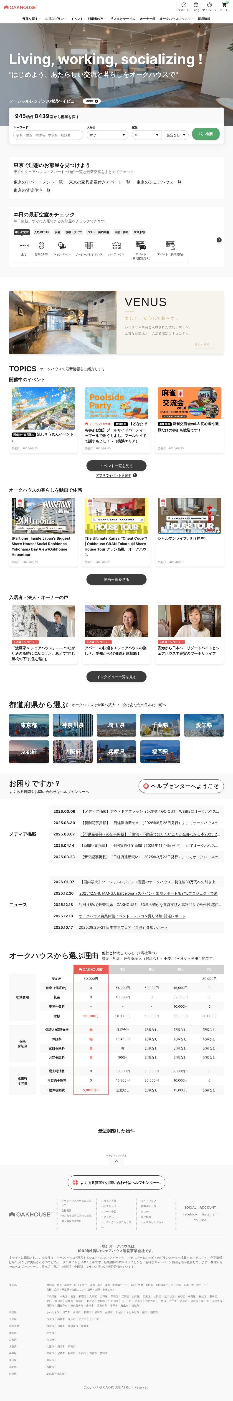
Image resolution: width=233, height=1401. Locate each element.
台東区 (104, 1296)
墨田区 (114, 1296)
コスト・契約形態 (98, 232)
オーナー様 (147, 18)
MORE (90, 101)
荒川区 (58, 1301)
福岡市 (50, 1366)
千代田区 (52, 1296)
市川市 (50, 1319)
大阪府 (13, 1346)
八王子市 (127, 1301)
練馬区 (80, 1301)
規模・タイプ (74, 232)
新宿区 (82, 1296)
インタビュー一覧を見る (116, 676)
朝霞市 (154, 1312)
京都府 (13, 1339)
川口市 (66, 1312)
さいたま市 (53, 1312)
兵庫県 (13, 1353)
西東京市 (102, 1305)
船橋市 (61, 1319)
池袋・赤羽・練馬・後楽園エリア (108, 1285)
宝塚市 (50, 1353)
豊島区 (213, 1296)
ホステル (146, 1211)
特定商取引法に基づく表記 (76, 1215)
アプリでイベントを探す (113, 475)
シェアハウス (116, 254)
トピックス (107, 1216)
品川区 (136, 1296)
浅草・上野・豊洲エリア (101, 1289)
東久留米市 (77, 1305)
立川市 (138, 1301)
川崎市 (61, 1326)
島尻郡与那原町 (55, 1373)
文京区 (93, 1296)
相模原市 (73, 1326)
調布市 (194, 1301)
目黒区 (146, 1296)
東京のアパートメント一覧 (38, 182)
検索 (209, 134)
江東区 (125, 1296)
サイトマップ (148, 1200)
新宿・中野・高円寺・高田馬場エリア (152, 1285)
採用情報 (204, 18)
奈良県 (13, 1360)
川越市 (119, 1312)
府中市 (173, 1301)
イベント (77, 18)
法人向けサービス (123, 18)
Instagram (209, 1214)
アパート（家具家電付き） (141, 256)
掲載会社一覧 (148, 1206)
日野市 (50, 1305)
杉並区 (202, 1296)
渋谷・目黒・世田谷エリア (191, 1285)
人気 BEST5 (41, 232)
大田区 (157, 1296)
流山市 (72, 1319)
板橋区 (69, 1301)
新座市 (87, 1312)
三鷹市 (162, 1301)
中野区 (192, 1296)
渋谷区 (181, 1296)
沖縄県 (13, 1373)
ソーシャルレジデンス (89, 254)
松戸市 (82, 1319)
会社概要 (66, 1210)
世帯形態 (139, 232)
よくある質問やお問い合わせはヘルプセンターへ (120, 1182)
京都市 (50, 1339)
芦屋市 (104, 1353)
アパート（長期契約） (171, 254)
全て (24, 254)
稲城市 (135, 1305)
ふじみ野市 (133, 1312)
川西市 (82, 1353)
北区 (49, 1301)
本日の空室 (22, 232)
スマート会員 (108, 1211)
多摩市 (90, 1305)
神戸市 (72, 1353)
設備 (57, 232)
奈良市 (50, 1360)
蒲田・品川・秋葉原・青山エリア (65, 1289)
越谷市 (109, 1312)
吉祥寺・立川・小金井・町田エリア (67, 1285)
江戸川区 (113, 1301)
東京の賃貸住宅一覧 (32, 190)
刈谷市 (50, 1332)
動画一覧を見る (116, 579)
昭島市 (183, 1301)
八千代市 (94, 1319)
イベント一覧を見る (116, 465)
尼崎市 (61, 1353)
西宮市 (93, 1353)
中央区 (63, 1296)
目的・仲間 (121, 232)
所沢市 (98, 1312)
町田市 (205, 1301)
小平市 (114, 1305)
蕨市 (144, 1312)
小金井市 (217, 1301)
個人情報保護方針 (71, 1221)
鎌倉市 (85, 1326)
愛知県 (13, 1332)
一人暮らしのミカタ (152, 1222)
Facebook (190, 1214)
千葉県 (13, 1319)
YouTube (200, 1220)
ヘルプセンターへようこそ (185, 786)
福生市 (124, 1305)
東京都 (13, 1285)
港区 (73, 1296)
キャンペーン (61, 254)
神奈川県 (14, 1326)
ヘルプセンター (110, 1206)
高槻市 (72, 1346)
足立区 (90, 1301)
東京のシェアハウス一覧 (159, 182)
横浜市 (50, 1326)
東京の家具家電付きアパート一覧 (99, 182)
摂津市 (61, 1346)
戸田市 (77, 1312)
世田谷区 (169, 1296)
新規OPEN (41, 254)
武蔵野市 (150, 1301)
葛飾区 (101, 1301)
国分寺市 (62, 1305)
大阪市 (50, 1346)
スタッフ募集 (108, 1200)
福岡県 (13, 1366)
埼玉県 (13, 1312)
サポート (184, 10)
